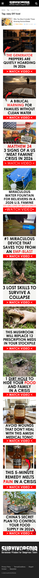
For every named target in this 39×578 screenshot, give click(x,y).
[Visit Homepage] (19, 3)
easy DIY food (15, 10)
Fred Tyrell (19, 24)
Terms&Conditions (19, 567)
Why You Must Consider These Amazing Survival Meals (24, 20)
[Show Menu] (3, 3)
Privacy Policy (6, 567)
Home (3, 10)
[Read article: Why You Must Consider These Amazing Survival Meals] (7, 22)
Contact (4, 569)
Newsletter (13, 569)
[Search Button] (36, 3)
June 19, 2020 (29, 24)
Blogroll (31, 567)
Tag (8, 10)
